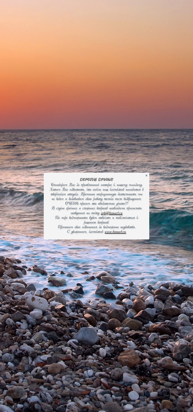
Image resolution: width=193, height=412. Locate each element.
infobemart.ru (111, 213)
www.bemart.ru (115, 232)
